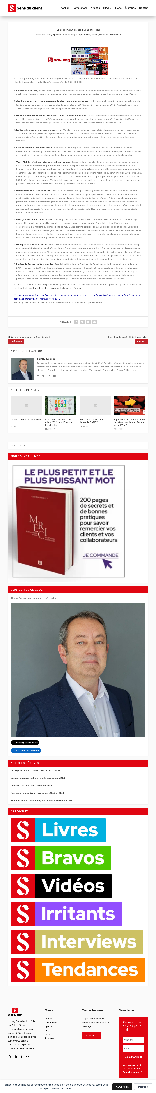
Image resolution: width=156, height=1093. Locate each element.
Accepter (122, 1086)
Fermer (143, 1086)
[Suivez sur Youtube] (27, 1056)
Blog (106, 8)
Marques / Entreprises (110, 34)
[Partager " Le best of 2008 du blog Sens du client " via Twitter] (82, 322)
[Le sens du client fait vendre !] (26, 405)
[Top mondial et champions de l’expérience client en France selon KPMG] (129, 405)
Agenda (95, 8)
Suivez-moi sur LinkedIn (26, 750)
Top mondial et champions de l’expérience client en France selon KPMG (129, 422)
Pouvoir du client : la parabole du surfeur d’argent (57, 288)
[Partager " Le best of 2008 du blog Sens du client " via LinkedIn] (88, 322)
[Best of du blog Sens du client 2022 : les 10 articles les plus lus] (60, 405)
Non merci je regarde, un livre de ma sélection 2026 (37, 793)
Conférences (80, 8)
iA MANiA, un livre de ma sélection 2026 (31, 785)
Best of (94, 34)
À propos (130, 8)
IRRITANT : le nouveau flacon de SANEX (92, 421)
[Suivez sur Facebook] (21, 1056)
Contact (143, 8)
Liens (118, 8)
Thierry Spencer (53, 34)
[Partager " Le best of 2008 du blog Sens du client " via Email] (94, 322)
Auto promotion (82, 34)
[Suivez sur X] (10, 1056)
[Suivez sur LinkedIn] (16, 1056)
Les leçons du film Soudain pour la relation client (36, 770)
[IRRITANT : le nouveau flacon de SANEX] (95, 405)
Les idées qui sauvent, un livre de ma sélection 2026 (38, 778)
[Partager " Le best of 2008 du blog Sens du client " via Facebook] (76, 322)
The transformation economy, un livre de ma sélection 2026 (41, 800)
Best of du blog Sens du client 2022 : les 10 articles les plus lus (59, 422)
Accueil (64, 8)
